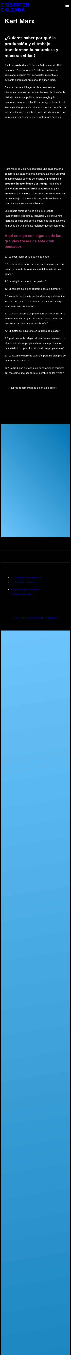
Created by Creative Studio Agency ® (35, 618)
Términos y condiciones (25, 582)
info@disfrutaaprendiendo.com (28, 578)
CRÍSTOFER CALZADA (15, 7)
